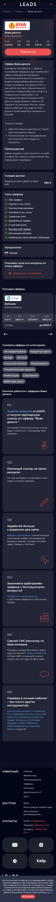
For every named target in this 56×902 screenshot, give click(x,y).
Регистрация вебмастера (38, 807)
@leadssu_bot (42, 825)
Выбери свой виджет (19, 535)
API (28, 720)
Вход (26, 803)
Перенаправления (17, 726)
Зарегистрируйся (19, 411)
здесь (49, 892)
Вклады (8, 357)
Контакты (29, 788)
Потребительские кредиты (19, 369)
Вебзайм (10, 304)
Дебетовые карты (14, 381)
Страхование (30, 375)
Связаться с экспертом (27, 273)
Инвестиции (11, 375)
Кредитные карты (40, 351)
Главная (28, 771)
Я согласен (28, 896)
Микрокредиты (39, 363)
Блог (26, 796)
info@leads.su (38, 821)
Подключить (28, 51)
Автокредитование (15, 351)
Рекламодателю (32, 779)
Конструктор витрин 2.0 (20, 711)
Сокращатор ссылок (22, 714)
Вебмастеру (30, 775)
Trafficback (32, 723)
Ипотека (21, 357)
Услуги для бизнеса (15, 363)
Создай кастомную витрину (22, 596)
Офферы (28, 784)
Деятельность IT (33, 792)
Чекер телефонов (36, 653)
